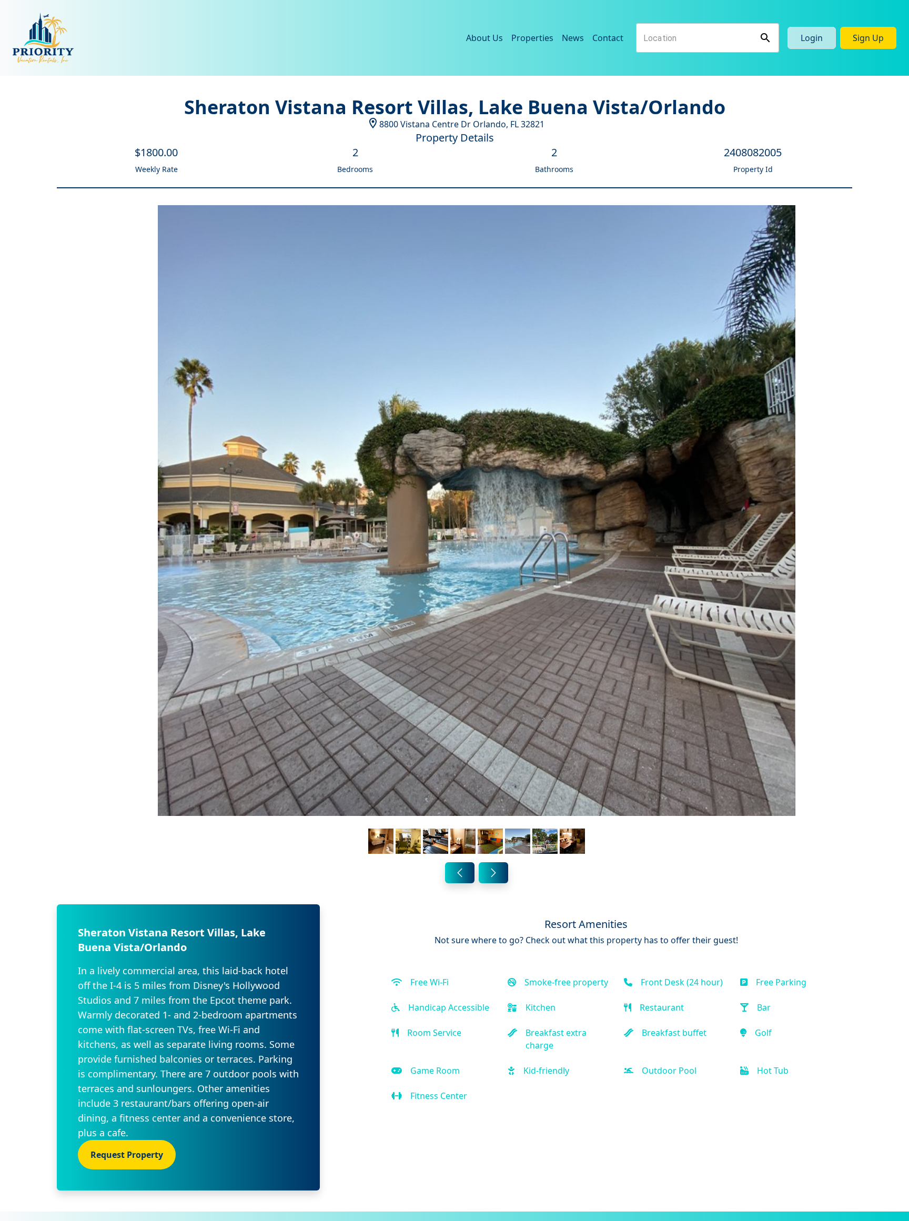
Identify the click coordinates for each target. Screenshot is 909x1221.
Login (812, 38)
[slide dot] (380, 841)
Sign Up (868, 38)
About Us (484, 38)
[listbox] (476, 531)
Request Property (126, 1155)
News (573, 38)
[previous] (459, 872)
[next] (493, 872)
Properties (532, 38)
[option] (476, 531)
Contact (607, 38)
